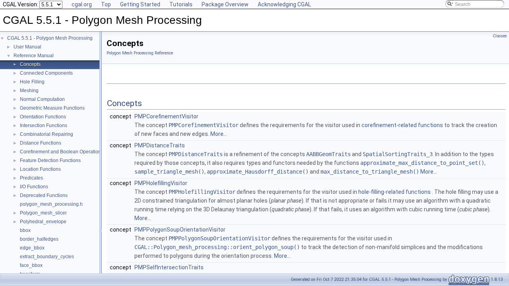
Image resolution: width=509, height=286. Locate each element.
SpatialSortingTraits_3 (398, 154)
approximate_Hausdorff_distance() (258, 171)
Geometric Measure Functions (52, 108)
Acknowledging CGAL (284, 4)
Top (106, 4)
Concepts (30, 64)
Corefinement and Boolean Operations (61, 152)
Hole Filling (32, 82)
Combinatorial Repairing (46, 134)
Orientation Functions (43, 117)
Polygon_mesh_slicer (43, 213)
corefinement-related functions (402, 125)
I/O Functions (34, 186)
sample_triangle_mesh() (169, 171)
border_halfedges (39, 239)
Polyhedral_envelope (43, 221)
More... (218, 134)
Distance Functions (40, 143)
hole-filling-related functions (395, 192)
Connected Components (46, 73)
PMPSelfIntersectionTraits (169, 267)
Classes (500, 36)
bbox (25, 230)
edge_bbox (32, 248)
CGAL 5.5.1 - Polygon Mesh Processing (50, 38)
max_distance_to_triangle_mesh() (370, 171)
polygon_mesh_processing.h (51, 204)
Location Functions (40, 169)
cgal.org (82, 4)
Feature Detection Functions (50, 160)
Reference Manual (34, 55)
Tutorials (180, 4)
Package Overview (225, 4)
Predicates (31, 178)
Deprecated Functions (44, 195)
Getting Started (140, 4)
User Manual (27, 47)
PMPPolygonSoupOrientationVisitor (179, 229)
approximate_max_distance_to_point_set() (422, 163)
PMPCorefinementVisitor (166, 116)
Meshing (29, 90)
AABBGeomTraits (328, 154)
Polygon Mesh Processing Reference (140, 53)
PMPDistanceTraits (159, 145)
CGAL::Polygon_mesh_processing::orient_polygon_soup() (217, 247)
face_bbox (31, 265)
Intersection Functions (43, 125)
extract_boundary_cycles (47, 256)
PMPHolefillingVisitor (160, 183)
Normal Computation (42, 99)
